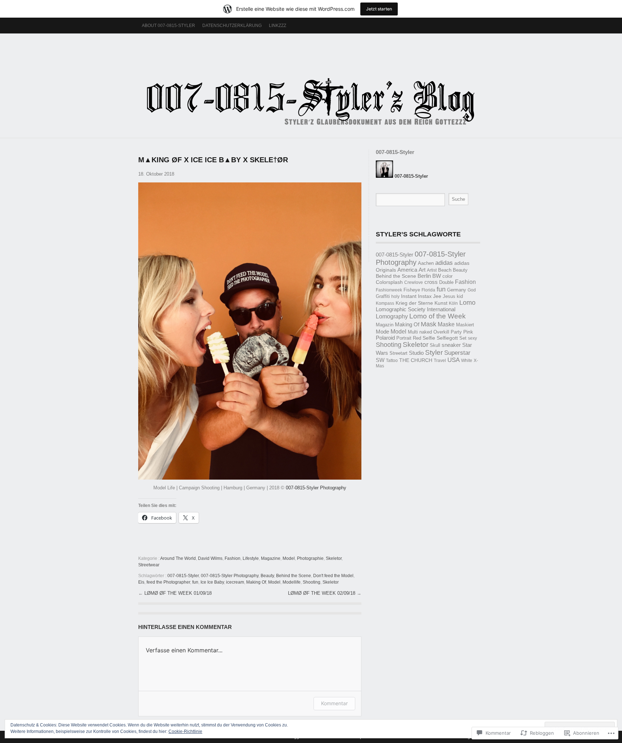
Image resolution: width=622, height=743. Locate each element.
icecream (235, 582)
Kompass (385, 303)
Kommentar (334, 703)
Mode (382, 332)
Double (446, 282)
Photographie (310, 558)
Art (422, 270)
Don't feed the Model (333, 575)
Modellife (292, 582)
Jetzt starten (379, 9)
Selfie (429, 338)
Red (417, 338)
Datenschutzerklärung (232, 25)
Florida (428, 290)
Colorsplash (389, 282)
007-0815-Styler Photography (316, 487)
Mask (428, 324)
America (407, 270)
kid (460, 296)
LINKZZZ (277, 25)
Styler (434, 352)
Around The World (178, 558)
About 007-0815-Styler (168, 25)
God (472, 290)
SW (380, 360)
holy (395, 296)
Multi (413, 332)
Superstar (457, 352)
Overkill (441, 332)
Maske (446, 324)
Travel (440, 360)
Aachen (426, 263)
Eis (141, 582)
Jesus (449, 296)
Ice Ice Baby (212, 582)
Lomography (392, 316)
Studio (416, 353)
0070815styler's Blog (311, 82)
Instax (425, 296)
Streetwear (148, 564)
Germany (456, 290)
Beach (444, 270)
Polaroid (385, 338)
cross (431, 282)
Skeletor (334, 558)
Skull (435, 345)
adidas (444, 262)
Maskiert (465, 324)
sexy (472, 338)
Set (462, 338)
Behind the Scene (293, 575)
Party (456, 332)
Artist (432, 270)
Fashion (232, 558)
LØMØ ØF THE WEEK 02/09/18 (322, 593)
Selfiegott (447, 338)
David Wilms (210, 558)
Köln (453, 303)
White (466, 360)
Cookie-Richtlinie (185, 731)
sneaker (451, 345)
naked (425, 332)
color (447, 276)
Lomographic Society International (415, 309)
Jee (437, 296)
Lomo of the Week (437, 316)
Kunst (440, 303)
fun (195, 582)
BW (436, 276)
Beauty (267, 575)
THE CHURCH (415, 360)
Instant (408, 296)
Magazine (270, 558)
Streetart (398, 353)
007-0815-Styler (183, 575)
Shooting (311, 582)
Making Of (256, 582)
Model (289, 558)
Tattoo (392, 360)
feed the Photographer (168, 582)
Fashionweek (389, 290)
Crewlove (413, 282)
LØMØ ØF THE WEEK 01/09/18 (178, 593)
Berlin (424, 276)
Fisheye (412, 290)
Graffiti (383, 296)
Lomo (467, 302)
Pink (468, 332)
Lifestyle (251, 558)
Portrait (403, 338)
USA (453, 360)
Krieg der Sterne (414, 303)
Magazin (384, 324)
